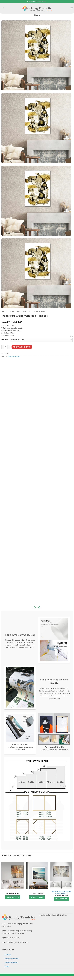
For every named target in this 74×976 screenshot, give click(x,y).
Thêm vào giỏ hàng (21, 347)
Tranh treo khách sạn (36, 311)
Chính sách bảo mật (11, 963)
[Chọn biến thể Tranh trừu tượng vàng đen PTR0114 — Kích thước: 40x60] (36, 128)
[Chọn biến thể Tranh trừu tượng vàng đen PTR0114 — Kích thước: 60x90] (36, 201)
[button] (2, 8)
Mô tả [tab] (37, 607)
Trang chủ (5, 311)
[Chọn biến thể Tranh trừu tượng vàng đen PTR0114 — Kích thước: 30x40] (36, 55)
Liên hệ (6, 966)
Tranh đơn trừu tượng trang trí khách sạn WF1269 (61, 892)
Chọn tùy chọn (13, 897)
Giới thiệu (7, 955)
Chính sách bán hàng (11, 959)
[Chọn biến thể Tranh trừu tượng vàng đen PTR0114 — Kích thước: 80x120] (36, 273)
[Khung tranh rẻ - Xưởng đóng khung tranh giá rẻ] (37, 8)
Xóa (71, 336)
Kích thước (4, 339)
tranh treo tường (18, 311)
